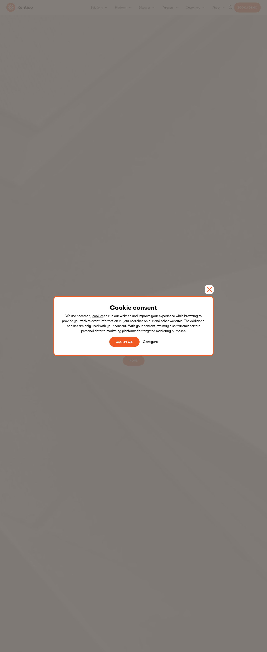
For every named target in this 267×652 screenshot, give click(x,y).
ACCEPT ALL (124, 342)
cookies (97, 316)
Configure (150, 342)
